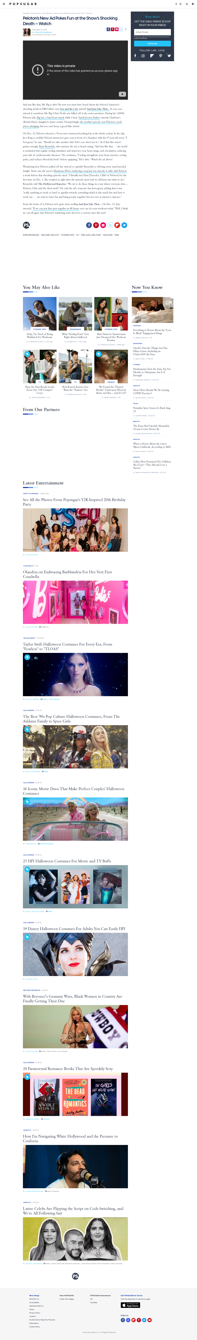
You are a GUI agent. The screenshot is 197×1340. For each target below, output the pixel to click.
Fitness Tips (67, 235)
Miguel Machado (34, 1264)
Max (117, 235)
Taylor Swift (29, 638)
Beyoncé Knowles (31, 990)
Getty (46, 771)
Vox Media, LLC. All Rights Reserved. (102, 1332)
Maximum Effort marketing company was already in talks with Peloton (90, 171)
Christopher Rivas (35, 1191)
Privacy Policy (158, 37)
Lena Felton (32, 555)
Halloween (28, 710)
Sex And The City (50, 235)
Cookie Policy (34, 1327)
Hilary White (32, 979)
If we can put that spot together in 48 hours (56, 208)
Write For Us (34, 1299)
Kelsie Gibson (32, 699)
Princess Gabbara (43, 32)
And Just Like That (91, 235)
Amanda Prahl (33, 1119)
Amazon (46, 1119)
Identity (27, 1130)
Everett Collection (47, 844)
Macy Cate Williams (35, 911)
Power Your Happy (67, 1299)
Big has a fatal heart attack (50, 117)
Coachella (28, 566)
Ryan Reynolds (47, 146)
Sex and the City (69, 109)
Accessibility (34, 1302)
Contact (32, 1316)
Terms (150, 37)
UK (91, 1299)
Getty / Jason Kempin (51, 699)
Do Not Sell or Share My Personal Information (42, 1321)
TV (77, 235)
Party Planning (30, 494)
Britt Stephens (33, 771)
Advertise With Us (36, 1306)
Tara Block (31, 844)
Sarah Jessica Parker (89, 117)
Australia (93, 1302)
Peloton (107, 235)
